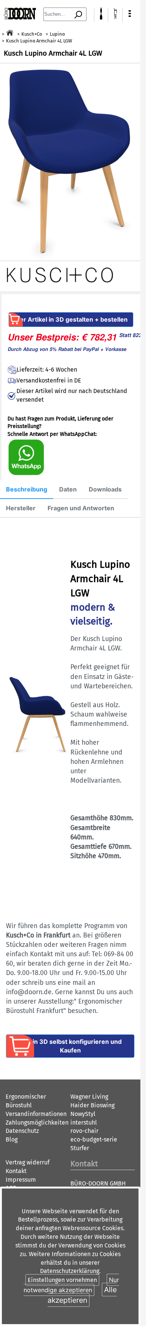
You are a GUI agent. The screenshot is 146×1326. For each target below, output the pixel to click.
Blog (12, 1139)
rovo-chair (84, 1130)
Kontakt (16, 1171)
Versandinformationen (36, 1113)
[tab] (26, 489)
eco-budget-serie (93, 1139)
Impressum (21, 1179)
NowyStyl (82, 1113)
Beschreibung (26, 489)
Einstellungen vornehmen (62, 1280)
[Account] (101, 17)
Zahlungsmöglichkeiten (37, 1122)
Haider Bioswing (92, 1105)
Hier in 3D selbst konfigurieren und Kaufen (70, 1046)
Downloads (105, 489)
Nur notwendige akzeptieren (71, 1285)
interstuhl (83, 1122)
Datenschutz (22, 1130)
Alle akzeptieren (82, 1294)
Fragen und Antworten (81, 508)
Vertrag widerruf (27, 1162)
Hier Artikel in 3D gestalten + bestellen (71, 319)
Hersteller (21, 508)
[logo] (20, 17)
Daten (68, 489)
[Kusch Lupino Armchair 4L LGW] (70, 162)
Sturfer (79, 1148)
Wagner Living (89, 1096)
